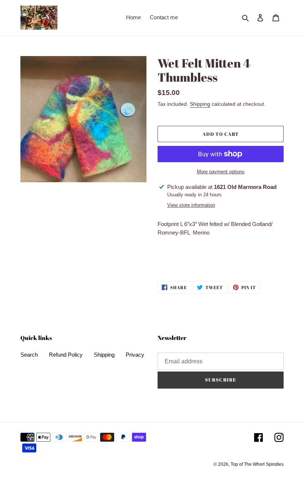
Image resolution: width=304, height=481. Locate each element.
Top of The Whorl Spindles (257, 464)
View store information (191, 205)
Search (29, 354)
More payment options (221, 171)
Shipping (200, 104)
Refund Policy (66, 354)
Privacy (135, 354)
